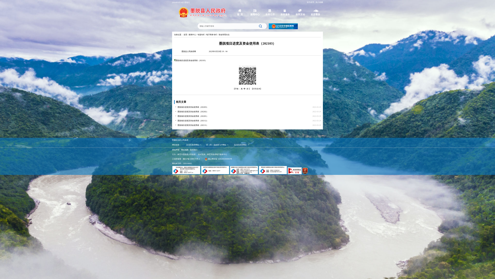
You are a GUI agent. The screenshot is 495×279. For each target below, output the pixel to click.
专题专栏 (201, 35)
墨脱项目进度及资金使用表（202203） (193, 107)
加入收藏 (319, 2)
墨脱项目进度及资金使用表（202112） (193, 121)
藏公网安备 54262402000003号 (220, 159)
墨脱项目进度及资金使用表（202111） (193, 125)
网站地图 (184, 150)
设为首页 (310, 2)
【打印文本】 (256, 89)
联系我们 (193, 150)
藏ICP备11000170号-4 (191, 159)
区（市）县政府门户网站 (216, 145)
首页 (185, 35)
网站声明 (175, 150)
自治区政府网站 (192, 145)
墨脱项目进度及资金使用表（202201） (193, 116)
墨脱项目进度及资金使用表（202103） (191, 60)
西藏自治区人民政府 (180, 140)
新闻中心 (192, 35)
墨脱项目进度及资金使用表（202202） (193, 112)
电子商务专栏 (211, 35)
